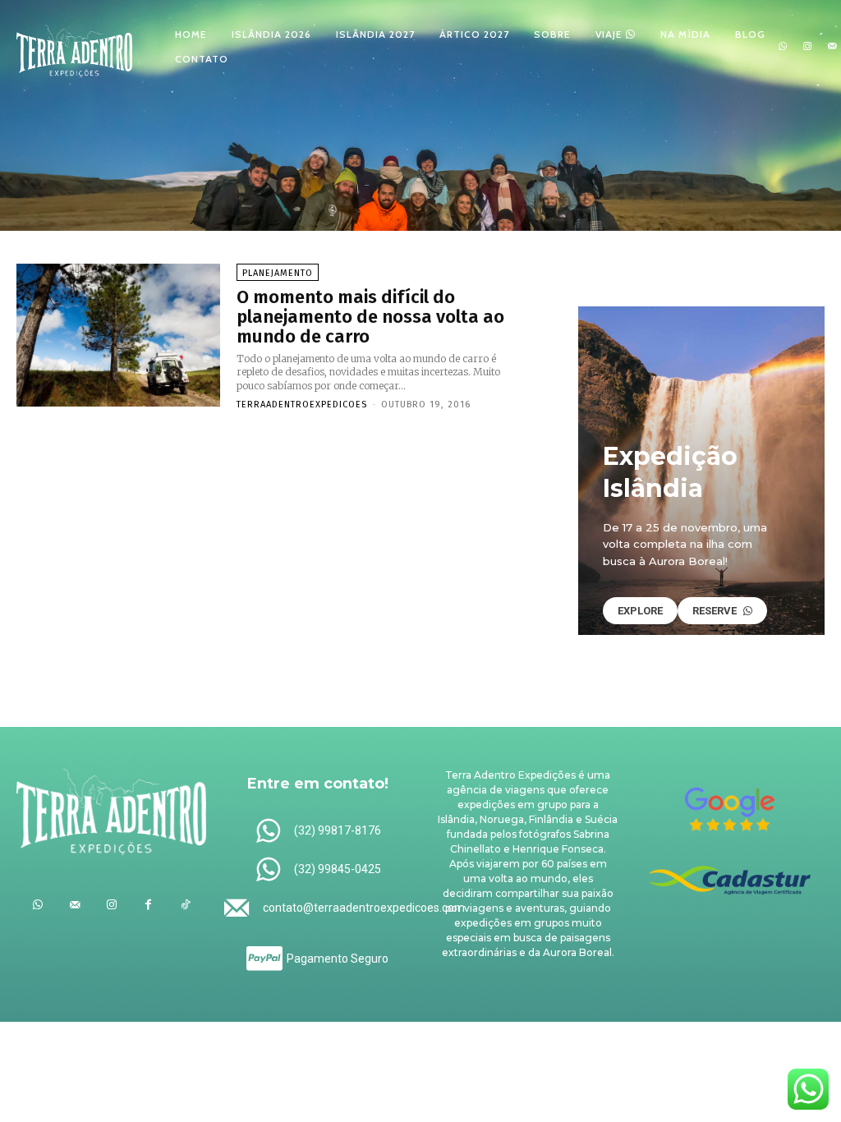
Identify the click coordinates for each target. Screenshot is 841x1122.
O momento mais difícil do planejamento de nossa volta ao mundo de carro (370, 316)
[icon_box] (317, 831)
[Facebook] (148, 904)
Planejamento (277, 273)
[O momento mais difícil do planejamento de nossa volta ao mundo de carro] (118, 335)
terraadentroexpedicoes (302, 404)
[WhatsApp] (782, 47)
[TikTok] (185, 904)
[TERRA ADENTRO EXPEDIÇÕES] (74, 45)
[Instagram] (807, 47)
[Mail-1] (833, 47)
